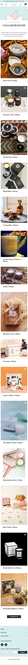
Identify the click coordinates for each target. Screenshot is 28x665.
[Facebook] (2, 644)
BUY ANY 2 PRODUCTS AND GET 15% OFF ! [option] (14, 1)
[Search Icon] (6, 4)
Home (9, 22)
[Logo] (14, 4)
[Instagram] (6, 644)
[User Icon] (20, 4)
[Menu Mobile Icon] (2, 4)
